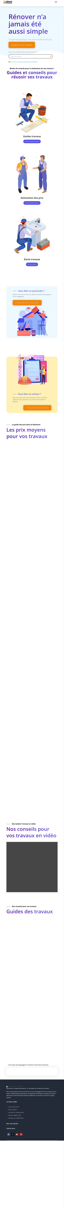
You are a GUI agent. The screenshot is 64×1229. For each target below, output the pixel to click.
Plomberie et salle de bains (21, 1016)
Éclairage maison (19, 943)
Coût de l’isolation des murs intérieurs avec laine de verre (28, 519)
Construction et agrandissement (23, 987)
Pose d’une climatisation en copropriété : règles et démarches (30, 1028)
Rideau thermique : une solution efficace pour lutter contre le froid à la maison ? (31, 1043)
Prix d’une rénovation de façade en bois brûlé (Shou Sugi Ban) (29, 999)
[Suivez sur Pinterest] (21, 1134)
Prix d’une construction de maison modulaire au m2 (26, 985)
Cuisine (16, 927)
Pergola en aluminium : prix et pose (20, 801)
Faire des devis (32, 264)
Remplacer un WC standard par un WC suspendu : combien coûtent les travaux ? (32, 646)
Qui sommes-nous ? (13, 1107)
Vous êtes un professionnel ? (16, 1112)
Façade (16, 1002)
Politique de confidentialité (15, 1118)
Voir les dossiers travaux (32, 141)
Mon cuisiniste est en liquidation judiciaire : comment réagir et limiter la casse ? (30, 924)
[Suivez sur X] (12, 1134)
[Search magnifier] (51, 56)
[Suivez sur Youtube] (17, 1134)
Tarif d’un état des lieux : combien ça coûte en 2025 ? (26, 604)
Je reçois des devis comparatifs (27, 303)
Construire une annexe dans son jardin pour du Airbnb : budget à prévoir (31, 561)
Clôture (17, 957)
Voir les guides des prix (32, 203)
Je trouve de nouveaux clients (37, 408)
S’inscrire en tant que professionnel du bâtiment (23, 62)
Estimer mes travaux (21, 44)
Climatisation (18, 973)
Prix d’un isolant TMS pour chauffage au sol (23, 478)
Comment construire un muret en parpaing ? (23, 766)
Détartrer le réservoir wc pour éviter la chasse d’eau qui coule (29, 1014)
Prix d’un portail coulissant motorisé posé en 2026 (25, 955)
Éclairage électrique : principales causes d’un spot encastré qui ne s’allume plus (31, 939)
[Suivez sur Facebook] (8, 1134)
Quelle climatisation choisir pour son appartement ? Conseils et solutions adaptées (30, 970)
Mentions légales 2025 (14, 1115)
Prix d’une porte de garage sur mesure (21, 731)
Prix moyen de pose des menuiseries (21, 689)
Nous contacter (12, 1109)
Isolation (17, 1046)
